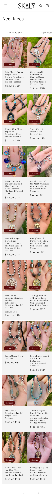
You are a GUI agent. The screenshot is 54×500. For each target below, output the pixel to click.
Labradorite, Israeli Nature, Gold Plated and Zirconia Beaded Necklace (39, 361)
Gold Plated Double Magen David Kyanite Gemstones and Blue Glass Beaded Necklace (14, 77)
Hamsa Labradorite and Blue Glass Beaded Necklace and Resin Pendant (14, 471)
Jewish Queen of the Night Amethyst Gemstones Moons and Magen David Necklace (39, 186)
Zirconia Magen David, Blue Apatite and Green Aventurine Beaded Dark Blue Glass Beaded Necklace (39, 416)
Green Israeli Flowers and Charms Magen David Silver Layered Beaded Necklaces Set (38, 78)
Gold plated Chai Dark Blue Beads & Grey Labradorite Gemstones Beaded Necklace (39, 243)
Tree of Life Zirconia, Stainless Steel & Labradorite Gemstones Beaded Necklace (14, 301)
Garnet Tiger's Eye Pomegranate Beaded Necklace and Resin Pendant (39, 471)
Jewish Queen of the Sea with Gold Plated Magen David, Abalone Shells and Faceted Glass (14, 187)
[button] (6, 6)
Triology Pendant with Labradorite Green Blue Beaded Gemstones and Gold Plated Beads (39, 300)
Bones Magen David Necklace (14, 357)
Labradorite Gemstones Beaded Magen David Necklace (14, 414)
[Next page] (39, 493)
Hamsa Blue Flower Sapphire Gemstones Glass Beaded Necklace (14, 133)
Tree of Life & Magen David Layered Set (36, 131)
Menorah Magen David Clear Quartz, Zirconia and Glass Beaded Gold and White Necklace (13, 244)
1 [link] (15, 492)
